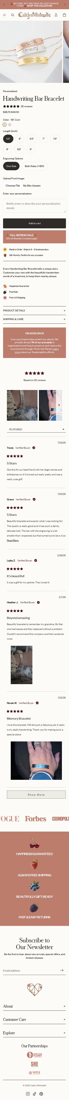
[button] (22, 405)
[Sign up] (62, 970)
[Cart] (64, 15)
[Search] (12, 15)
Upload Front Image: (14, 178)
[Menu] (4, 15)
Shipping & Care (13, 319)
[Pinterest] (41, 1094)
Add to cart (35, 223)
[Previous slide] (4, 4)
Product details (14, 310)
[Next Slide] (59, 405)
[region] (34, 405)
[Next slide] (65, 4)
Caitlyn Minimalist (38, 1085)
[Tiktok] (34, 1094)
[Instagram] (27, 1094)
